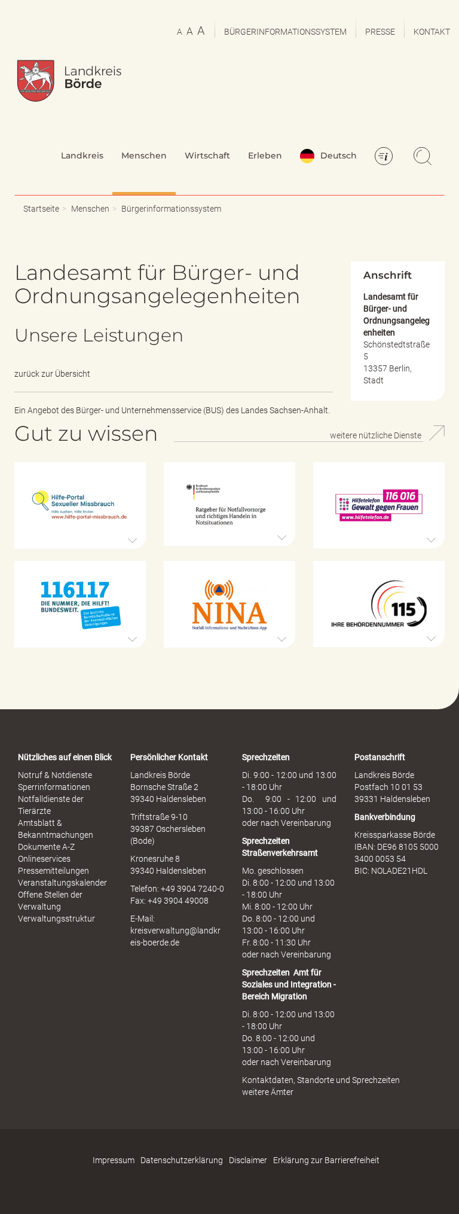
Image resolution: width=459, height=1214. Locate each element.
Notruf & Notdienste (55, 775)
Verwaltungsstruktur (56, 918)
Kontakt (432, 31)
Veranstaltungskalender (62, 882)
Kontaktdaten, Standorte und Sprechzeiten (321, 1080)
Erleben (265, 155)
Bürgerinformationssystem (285, 31)
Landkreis (82, 155)
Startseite (41, 208)
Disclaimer (248, 1160)
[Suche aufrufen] (424, 157)
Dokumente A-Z (46, 847)
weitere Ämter (267, 1092)
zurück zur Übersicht (52, 374)
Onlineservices (44, 859)
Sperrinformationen (54, 787)
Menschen (144, 155)
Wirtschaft (207, 155)
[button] (80, 506)
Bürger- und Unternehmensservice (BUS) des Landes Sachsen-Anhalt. (203, 410)
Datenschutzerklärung (181, 1160)
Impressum (113, 1160)
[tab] (80, 506)
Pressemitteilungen (53, 871)
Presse (380, 31)
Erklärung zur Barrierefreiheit (326, 1160)
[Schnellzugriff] (385, 157)
